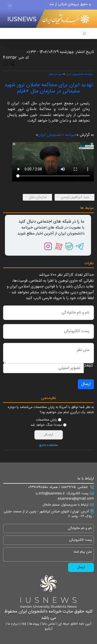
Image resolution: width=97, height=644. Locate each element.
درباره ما (12, 624)
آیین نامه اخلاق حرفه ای (74, 624)
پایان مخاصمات (46, 420)
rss (23, 624)
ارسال (86, 384)
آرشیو (49, 629)
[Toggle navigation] (9, 5)
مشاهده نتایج (48, 445)
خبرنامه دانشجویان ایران (79, 74)
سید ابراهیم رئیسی (75, 197)
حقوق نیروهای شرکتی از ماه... (67, 4)
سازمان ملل (38, 197)
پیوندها (33, 624)
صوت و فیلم (55, 74)
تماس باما (48, 624)
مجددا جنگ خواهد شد (46, 425)
